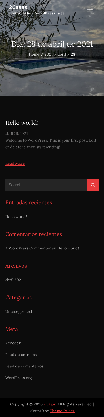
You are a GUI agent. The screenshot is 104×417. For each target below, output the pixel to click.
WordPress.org (18, 377)
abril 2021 (13, 279)
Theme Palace (62, 410)
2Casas (18, 7)
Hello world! (21, 122)
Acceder (13, 343)
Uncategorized (18, 311)
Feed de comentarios (24, 366)
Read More (15, 163)
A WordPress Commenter (28, 248)
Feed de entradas (21, 354)
